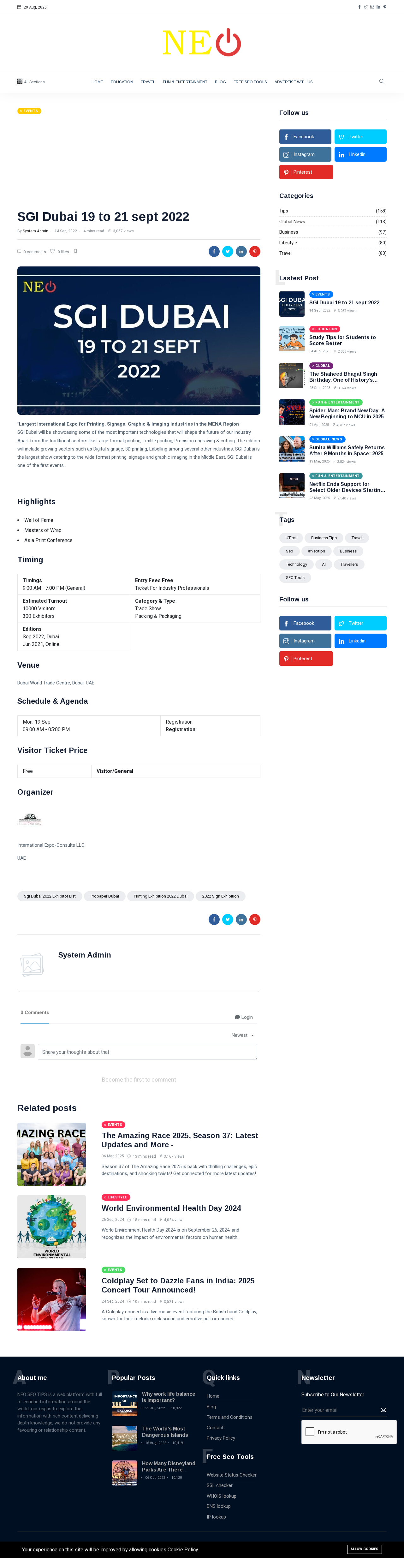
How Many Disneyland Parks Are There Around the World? (168, 1469)
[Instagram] (372, 7)
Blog (220, 82)
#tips (291, 537)
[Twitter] (366, 7)
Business (288, 232)
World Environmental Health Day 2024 (171, 1208)
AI (324, 564)
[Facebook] (359, 7)
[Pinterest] (385, 7)
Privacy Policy (221, 1438)
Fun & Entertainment (185, 82)
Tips (283, 211)
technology (296, 564)
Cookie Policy (183, 1550)
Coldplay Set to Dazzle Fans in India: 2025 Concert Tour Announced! (178, 1285)
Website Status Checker (232, 1475)
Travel (148, 82)
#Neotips (316, 551)
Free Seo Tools (250, 82)
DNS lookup (219, 1506)
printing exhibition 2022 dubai (160, 896)
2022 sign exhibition (220, 896)
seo (289, 551)
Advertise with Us (294, 82)
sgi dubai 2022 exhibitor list (50, 896)
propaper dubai (105, 896)
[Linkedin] (378, 7)
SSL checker (220, 1485)
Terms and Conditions (229, 1417)
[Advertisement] (138, 161)
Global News (292, 221)
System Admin (35, 231)
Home (97, 82)
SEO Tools (295, 577)
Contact (215, 1427)
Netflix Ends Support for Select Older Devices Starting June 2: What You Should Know (347, 490)
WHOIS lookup (221, 1496)
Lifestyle (288, 243)
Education (122, 82)
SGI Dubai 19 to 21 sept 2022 (103, 217)
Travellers (349, 564)
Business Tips (324, 537)
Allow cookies (364, 1549)
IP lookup (216, 1517)
